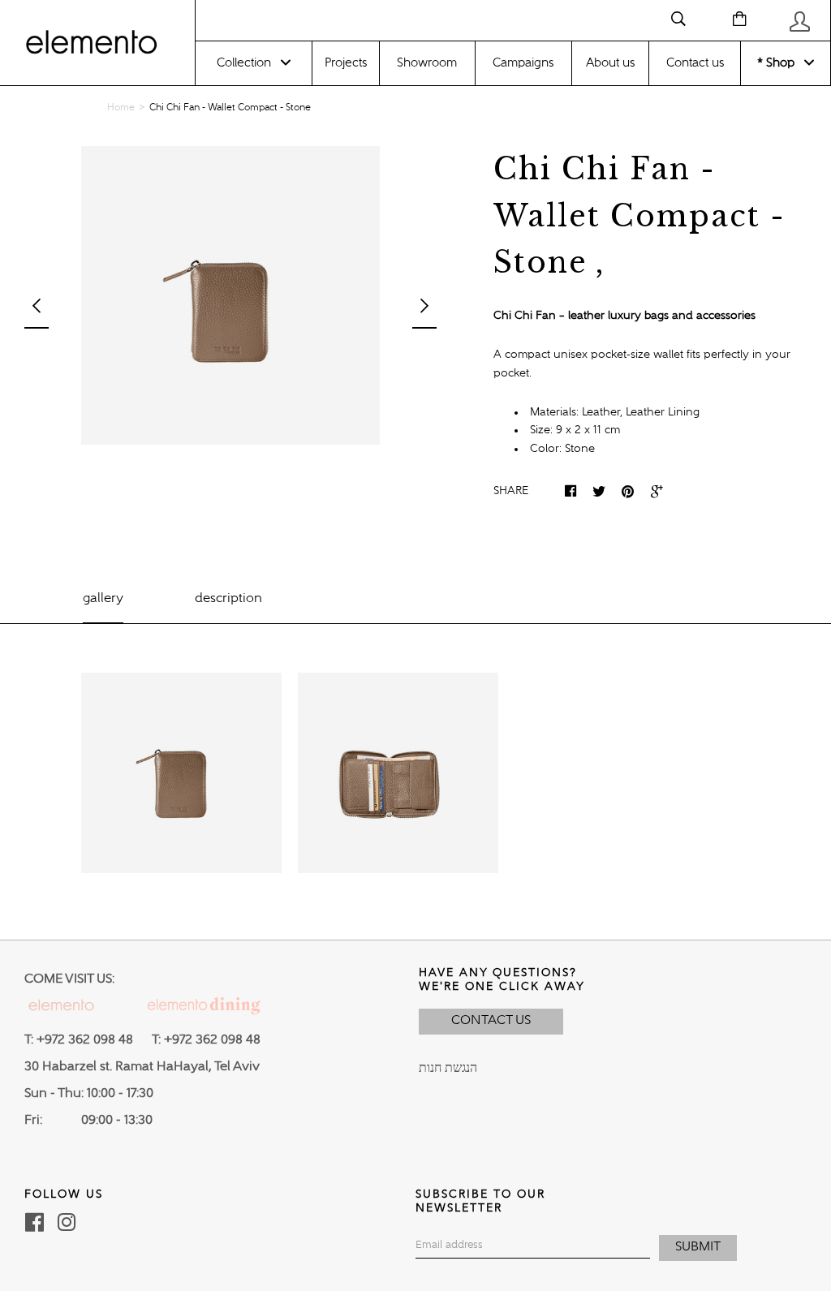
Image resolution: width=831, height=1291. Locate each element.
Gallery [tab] (103, 598)
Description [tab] (228, 598)
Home (121, 108)
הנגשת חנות (448, 1068)
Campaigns (523, 63)
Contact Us (491, 1020)
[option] (230, 295)
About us (610, 63)
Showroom (427, 63)
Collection (244, 63)
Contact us (695, 63)
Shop (778, 63)
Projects (346, 63)
